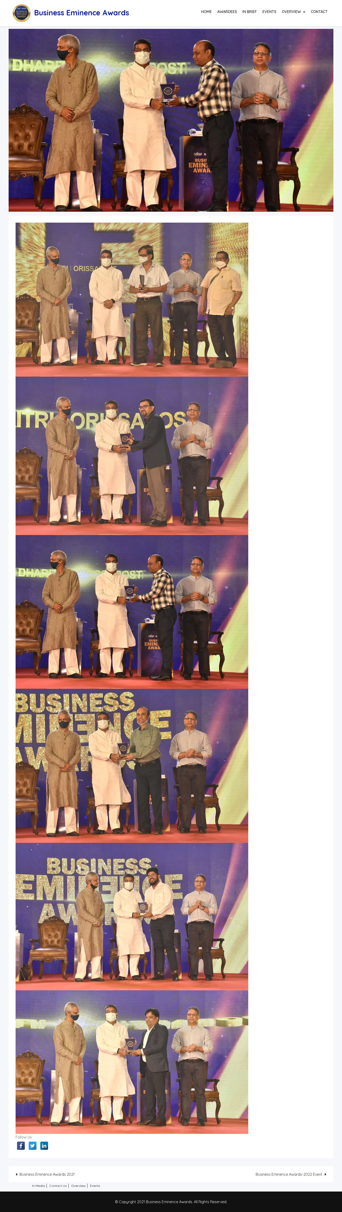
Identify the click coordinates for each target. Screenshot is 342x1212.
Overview (291, 11)
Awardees (227, 11)
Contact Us (58, 1186)
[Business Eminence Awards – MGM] (132, 300)
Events (269, 11)
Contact (319, 11)
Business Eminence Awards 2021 (47, 1174)
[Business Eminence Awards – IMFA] (132, 766)
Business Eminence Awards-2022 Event (289, 1174)
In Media (38, 1186)
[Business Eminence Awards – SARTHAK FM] (132, 916)
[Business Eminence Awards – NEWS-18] (132, 612)
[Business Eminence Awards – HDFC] (132, 1062)
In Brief (249, 11)
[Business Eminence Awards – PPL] (132, 456)
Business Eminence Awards (81, 12)
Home (206, 11)
